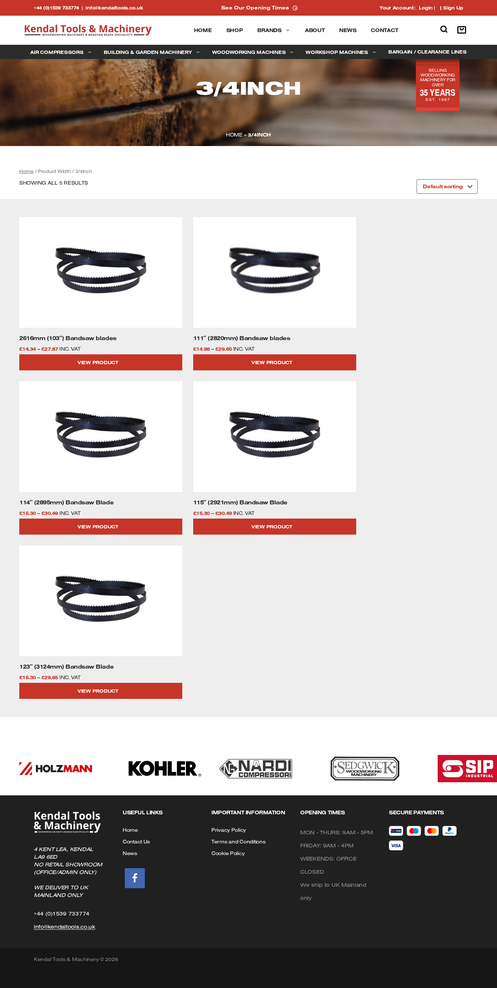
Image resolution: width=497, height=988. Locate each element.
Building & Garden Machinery (148, 52)
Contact (384, 30)
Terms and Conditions (238, 841)
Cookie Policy (227, 853)
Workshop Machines (337, 52)
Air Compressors (56, 52)
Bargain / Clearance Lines (427, 52)
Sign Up (453, 8)
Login (426, 8)
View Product (97, 362)
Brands (269, 30)
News (347, 30)
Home (203, 30)
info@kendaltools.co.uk (114, 8)
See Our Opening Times (255, 7)
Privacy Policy (228, 830)
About (315, 30)
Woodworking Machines (249, 52)
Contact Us (136, 841)
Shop (234, 30)
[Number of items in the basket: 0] (463, 30)
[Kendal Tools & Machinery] (88, 30)
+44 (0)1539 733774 (60, 8)
